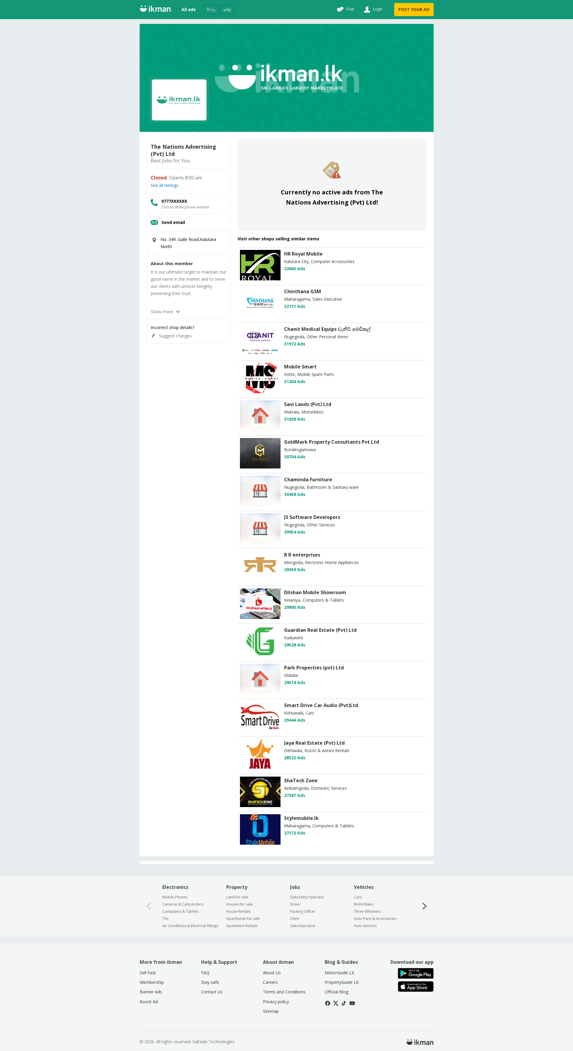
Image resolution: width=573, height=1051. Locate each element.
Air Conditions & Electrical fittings (190, 925)
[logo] (260, 279)
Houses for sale (239, 904)
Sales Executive (302, 925)
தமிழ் (227, 9)
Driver (295, 904)
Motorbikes (363, 904)
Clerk (294, 918)
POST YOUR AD (413, 9)
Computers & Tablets (180, 911)
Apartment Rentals (242, 925)
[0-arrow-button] (149, 906)
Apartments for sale (243, 918)
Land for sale (237, 897)
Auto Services (365, 925)
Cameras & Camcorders (182, 904)
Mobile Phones (174, 897)
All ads (188, 9)
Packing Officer (302, 911)
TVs (165, 918)
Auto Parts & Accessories (375, 918)
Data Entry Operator (307, 897)
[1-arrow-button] (425, 906)
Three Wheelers (367, 911)
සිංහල (211, 9)
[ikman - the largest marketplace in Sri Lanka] (155, 9)
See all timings (164, 185)
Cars (358, 897)
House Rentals (238, 911)
